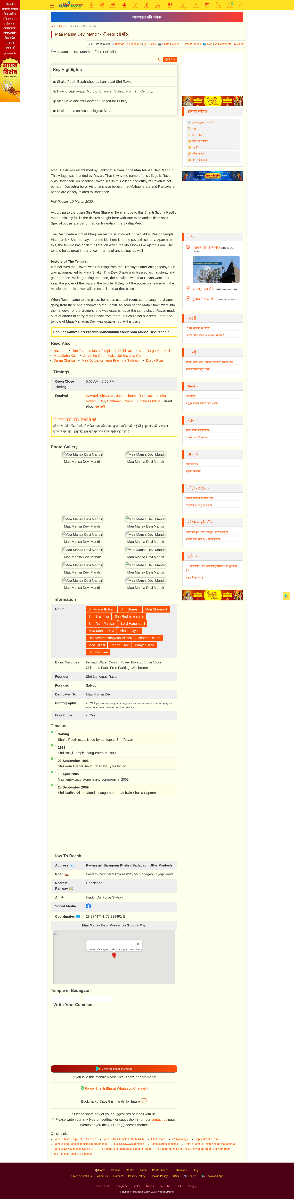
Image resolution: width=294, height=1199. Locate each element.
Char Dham (158, 1139)
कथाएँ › (192, 352)
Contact (118, 1176)
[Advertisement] (114, 142)
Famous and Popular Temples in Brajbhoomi (80, 1143)
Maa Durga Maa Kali (154, 351)
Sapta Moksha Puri (206, 1139)
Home (53, 26)
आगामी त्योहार (197, 111)
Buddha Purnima (148, 401)
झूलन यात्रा (197, 134)
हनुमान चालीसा (193, 471)
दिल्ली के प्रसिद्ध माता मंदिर (199, 505)
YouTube (164, 1186)
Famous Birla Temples (164, 1143)
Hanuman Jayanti (120, 401)
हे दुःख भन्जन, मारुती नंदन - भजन (202, 403)
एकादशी (100, 406)
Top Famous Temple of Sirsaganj (73, 1153)
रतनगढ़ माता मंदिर (204, 289)
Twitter (136, 1186)
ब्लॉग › (192, 556)
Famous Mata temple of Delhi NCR (75, 1139)
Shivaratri (107, 396)
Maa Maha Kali (65, 356)
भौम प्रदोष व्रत (199, 159)
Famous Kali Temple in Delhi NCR (123, 1139)
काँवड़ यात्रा (198, 153)
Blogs (195, 1170)
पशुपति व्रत (197, 147)
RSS (176, 1176)
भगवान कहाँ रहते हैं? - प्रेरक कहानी (203, 539)
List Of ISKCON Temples (129, 1143)
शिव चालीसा (192, 464)
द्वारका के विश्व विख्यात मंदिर (199, 498)
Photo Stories (160, 1170)
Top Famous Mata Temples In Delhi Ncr (102, 351)
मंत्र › (191, 420)
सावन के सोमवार (200, 141)
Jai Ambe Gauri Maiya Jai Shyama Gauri (113, 356)
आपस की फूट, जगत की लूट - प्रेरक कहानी (207, 532)
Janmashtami (126, 396)
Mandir (63, 26)
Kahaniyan (180, 1170)
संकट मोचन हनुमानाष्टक (197, 430)
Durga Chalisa (64, 360)
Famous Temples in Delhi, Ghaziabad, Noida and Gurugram (194, 1148)
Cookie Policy (159, 1176)
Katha (143, 1170)
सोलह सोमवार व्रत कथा (198, 369)
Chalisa (115, 1170)
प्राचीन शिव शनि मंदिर (206, 247)
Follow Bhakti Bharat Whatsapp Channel (115, 1088)
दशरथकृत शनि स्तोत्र (147, 17)
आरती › (193, 318)
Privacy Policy (136, 1176)
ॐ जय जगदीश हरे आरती (198, 328)
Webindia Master (166, 1191)
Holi (102, 401)
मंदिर (190, 237)
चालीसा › (194, 454)
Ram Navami (148, 396)
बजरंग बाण (191, 396)
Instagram (121, 1186)
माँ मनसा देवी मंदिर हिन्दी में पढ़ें (74, 419)
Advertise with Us (81, 1176)
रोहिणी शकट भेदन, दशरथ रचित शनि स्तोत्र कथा (209, 362)
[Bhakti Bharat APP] (286, 595)
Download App (214, 1176)
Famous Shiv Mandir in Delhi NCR (74, 1148)
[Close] (138, 944)
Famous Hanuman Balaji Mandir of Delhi (126, 1148)
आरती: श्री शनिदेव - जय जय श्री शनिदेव (205, 335)
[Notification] (241, 4)
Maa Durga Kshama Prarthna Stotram (110, 360)
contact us (159, 1119)
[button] (114, 956)
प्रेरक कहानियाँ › (199, 522)
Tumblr (150, 1186)
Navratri (60, 351)
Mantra (130, 1170)
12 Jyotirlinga (180, 1139)
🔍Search (190, 1176)
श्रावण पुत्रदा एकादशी (203, 122)
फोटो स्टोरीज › (198, 488)
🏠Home (100, 1170)
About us (102, 1176)
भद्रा (194, 128)
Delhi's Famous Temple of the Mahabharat (210, 1143)
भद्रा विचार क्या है (194, 577)
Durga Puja (154, 360)
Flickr (179, 1186)
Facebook (103, 1186)
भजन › (192, 386)
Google (192, 1186)
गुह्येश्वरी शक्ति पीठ (204, 299)
